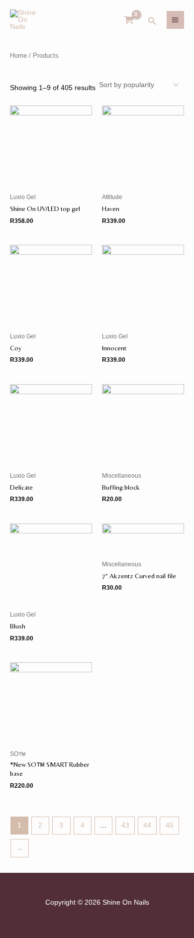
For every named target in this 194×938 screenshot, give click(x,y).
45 (170, 825)
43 (125, 825)
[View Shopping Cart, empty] (129, 20)
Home (18, 55)
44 (147, 825)
